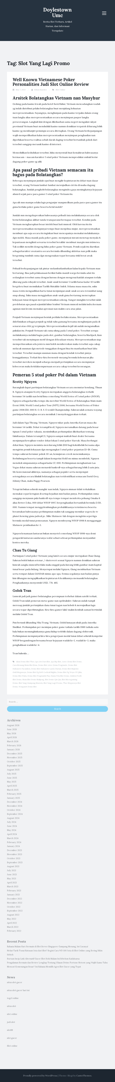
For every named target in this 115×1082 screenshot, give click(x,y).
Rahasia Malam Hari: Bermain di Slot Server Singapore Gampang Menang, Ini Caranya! (47, 946)
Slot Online (60, 90)
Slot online (12, 1046)
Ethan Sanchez (40, 90)
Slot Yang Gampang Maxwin (31, 683)
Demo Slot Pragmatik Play (38, 676)
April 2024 (12, 834)
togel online (13, 998)
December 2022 (14, 898)
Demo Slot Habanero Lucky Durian (46, 669)
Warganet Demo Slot (28, 687)
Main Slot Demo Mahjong (33, 679)
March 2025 (13, 790)
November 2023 (14, 854)
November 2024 (14, 806)
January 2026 (13, 749)
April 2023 (12, 882)
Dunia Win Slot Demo (60, 676)
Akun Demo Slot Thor (25, 661)
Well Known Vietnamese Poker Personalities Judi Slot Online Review (51, 82)
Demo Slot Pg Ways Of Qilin (69, 672)
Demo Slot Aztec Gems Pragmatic (52, 665)
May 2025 (11, 782)
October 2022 (13, 907)
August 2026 (13, 725)
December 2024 (14, 802)
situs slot (11, 1006)
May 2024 (11, 830)
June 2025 (12, 778)
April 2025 (12, 786)
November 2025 (14, 757)
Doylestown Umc (57, 12)
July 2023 (11, 870)
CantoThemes (83, 1075)
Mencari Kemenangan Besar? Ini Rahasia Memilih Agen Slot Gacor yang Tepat (44, 966)
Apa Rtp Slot (56, 661)
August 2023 (13, 866)
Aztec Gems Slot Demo (72, 661)
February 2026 (14, 745)
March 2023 (12, 886)
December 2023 (14, 850)
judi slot (11, 1022)
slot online (12, 1014)
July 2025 (11, 774)
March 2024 (12, 838)
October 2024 (13, 810)
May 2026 (11, 733)
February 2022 (14, 931)
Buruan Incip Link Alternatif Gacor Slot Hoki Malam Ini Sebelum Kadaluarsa (43, 958)
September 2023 (14, 862)
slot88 (10, 1030)
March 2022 (12, 927)
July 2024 (11, 822)
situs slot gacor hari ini (18, 990)
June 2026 (12, 729)
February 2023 (14, 890)
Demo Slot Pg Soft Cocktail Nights (42, 672)
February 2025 (14, 794)
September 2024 (15, 814)
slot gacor (12, 1038)
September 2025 (15, 765)
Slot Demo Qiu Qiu (53, 679)
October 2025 (13, 761)
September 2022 (15, 911)
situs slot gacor (14, 982)
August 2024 (13, 818)
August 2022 (13, 915)
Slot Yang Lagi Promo (52, 683)
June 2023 (12, 874)
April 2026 (12, 737)
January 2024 (13, 846)
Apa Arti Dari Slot (42, 661)
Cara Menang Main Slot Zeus (25, 665)
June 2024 (12, 826)
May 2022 (11, 919)
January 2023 (13, 894)
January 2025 (13, 798)
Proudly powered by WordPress (40, 1075)
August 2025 (13, 769)
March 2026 (12, 741)
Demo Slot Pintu (20, 676)
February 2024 (14, 842)
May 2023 (11, 878)
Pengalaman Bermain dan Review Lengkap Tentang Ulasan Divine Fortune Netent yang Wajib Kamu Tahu (57, 962)
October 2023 (13, 858)
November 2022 (14, 903)
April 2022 (12, 923)
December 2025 (14, 753)
